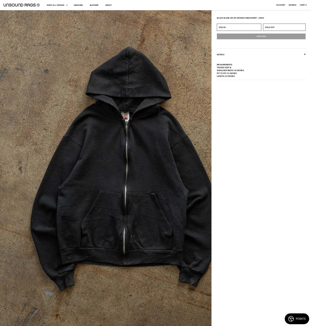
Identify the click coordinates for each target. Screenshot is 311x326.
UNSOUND (78, 5)
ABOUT (108, 5)
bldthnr (94, 5)
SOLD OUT (269, 27)
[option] (53, 168)
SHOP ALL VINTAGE (55, 5)
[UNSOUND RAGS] (22, 5)
